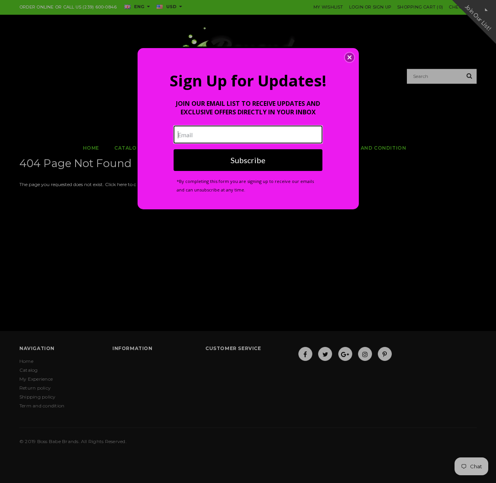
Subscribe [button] (248, 160)
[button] (349, 57)
